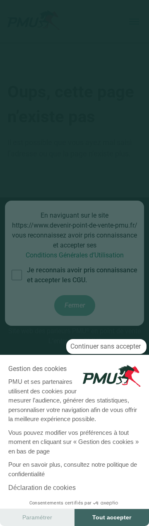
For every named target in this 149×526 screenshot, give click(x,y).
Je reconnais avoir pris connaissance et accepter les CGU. (82, 275)
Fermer (75, 305)
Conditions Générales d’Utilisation (75, 255)
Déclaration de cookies (42, 487)
